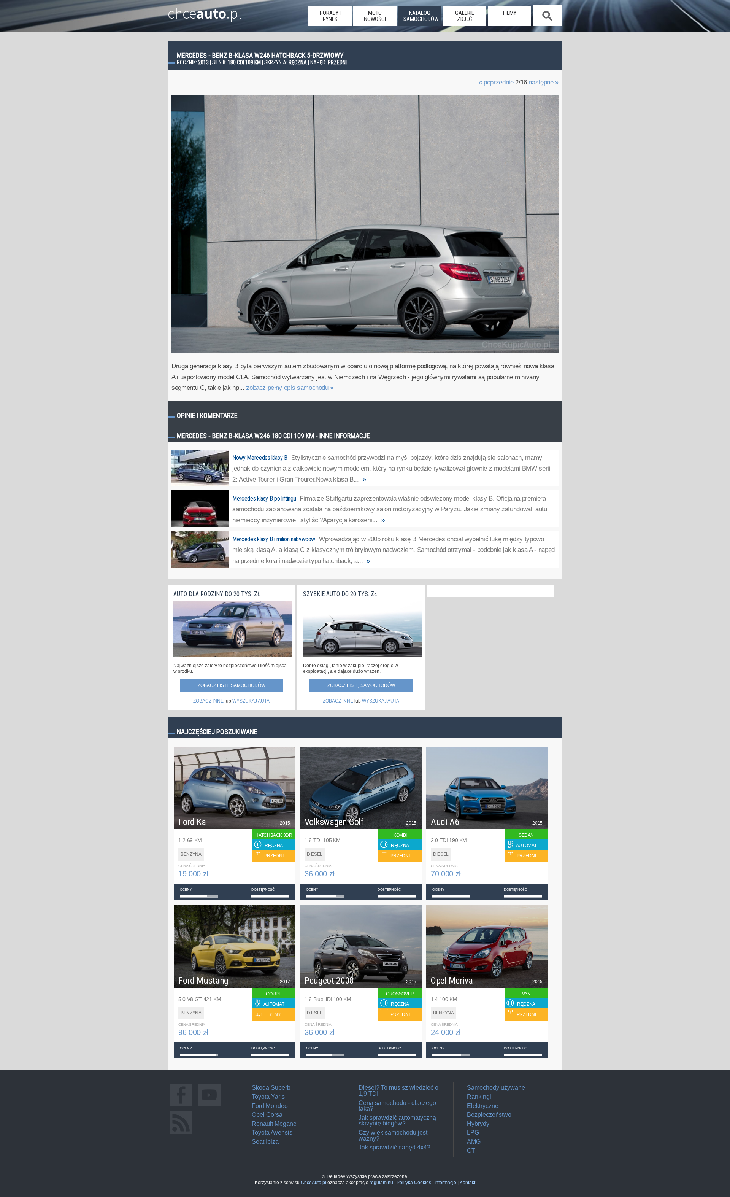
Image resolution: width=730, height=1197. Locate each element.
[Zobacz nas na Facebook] (181, 1106)
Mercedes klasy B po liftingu (264, 498)
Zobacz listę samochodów (231, 685)
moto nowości (375, 16)
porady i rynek (330, 16)
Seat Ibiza (265, 1141)
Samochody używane (496, 1087)
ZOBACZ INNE (208, 701)
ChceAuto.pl (313, 1182)
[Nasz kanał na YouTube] (209, 1106)
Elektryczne (482, 1106)
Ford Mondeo (270, 1106)
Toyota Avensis (272, 1132)
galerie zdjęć (464, 16)
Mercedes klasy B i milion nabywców (273, 539)
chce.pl (205, 10)
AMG (474, 1141)
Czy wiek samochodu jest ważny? (393, 1135)
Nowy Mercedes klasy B (259, 457)
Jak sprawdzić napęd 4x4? (394, 1147)
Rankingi (479, 1097)
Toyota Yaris (268, 1097)
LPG (473, 1132)
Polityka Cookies (414, 1182)
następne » (543, 82)
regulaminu (381, 1182)
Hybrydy (478, 1124)
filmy (509, 13)
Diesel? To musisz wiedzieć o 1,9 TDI (398, 1090)
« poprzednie (496, 82)
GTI (472, 1151)
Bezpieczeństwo (489, 1114)
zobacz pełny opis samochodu (289, 387)
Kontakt (467, 1182)
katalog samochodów (420, 16)
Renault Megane (274, 1124)
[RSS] (181, 1134)
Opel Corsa (267, 1114)
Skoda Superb (271, 1087)
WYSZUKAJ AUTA (251, 701)
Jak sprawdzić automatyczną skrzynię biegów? (397, 1120)
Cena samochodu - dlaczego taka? (397, 1106)
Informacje (445, 1182)
